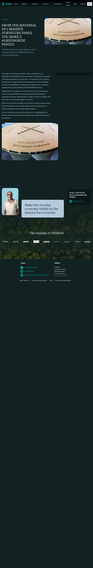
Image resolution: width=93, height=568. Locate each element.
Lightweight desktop (59, 271)
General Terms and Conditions (39, 281)
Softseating (57, 267)
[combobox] (89, 4)
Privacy (51, 281)
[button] (25, 4)
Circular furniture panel (60, 274)
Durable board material (60, 269)
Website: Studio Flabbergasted (63, 281)
